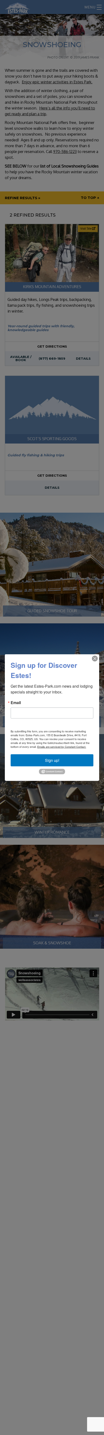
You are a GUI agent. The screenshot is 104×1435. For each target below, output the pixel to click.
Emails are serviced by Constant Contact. (61, 746)
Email (16, 702)
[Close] (95, 658)
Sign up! (52, 760)
